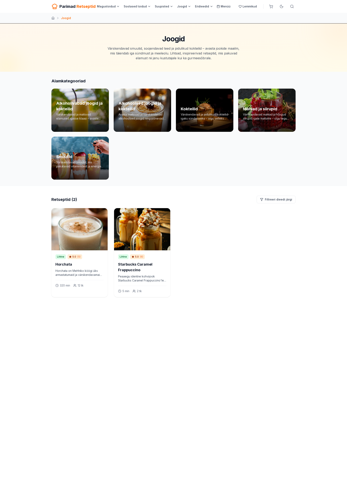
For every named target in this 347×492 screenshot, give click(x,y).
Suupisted (162, 6)
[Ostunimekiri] (271, 6)
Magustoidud (106, 6)
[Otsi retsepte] (292, 6)
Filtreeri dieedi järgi (278, 199)
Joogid (182, 6)
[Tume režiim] (281, 6)
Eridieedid (202, 6)
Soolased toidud (135, 6)
